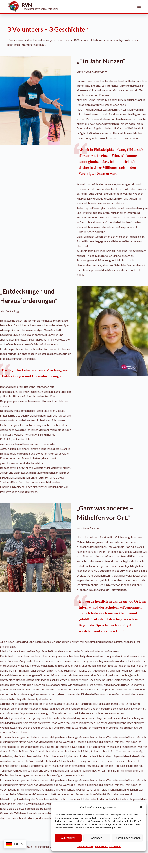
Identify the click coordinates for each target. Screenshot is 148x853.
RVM (27, 4)
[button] (141, 807)
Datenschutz (101, 846)
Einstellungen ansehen (127, 837)
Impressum (115, 846)
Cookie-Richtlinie (85, 846)
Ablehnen (96, 837)
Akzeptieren (68, 837)
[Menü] (139, 6)
